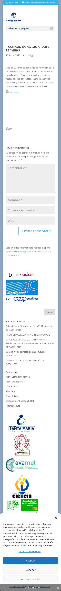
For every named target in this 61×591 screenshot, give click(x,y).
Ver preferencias (30, 579)
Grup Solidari (12, 396)
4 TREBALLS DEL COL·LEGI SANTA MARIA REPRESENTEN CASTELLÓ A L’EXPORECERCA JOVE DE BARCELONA (30, 343)
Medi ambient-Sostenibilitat (20, 400)
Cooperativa (12, 386)
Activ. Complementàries (18, 376)
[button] (56, 517)
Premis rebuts (13, 405)
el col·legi (28, 55)
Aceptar (30, 560)
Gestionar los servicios (30, 551)
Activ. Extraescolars (16, 381)
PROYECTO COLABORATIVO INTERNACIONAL (28, 334)
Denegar (30, 569)
